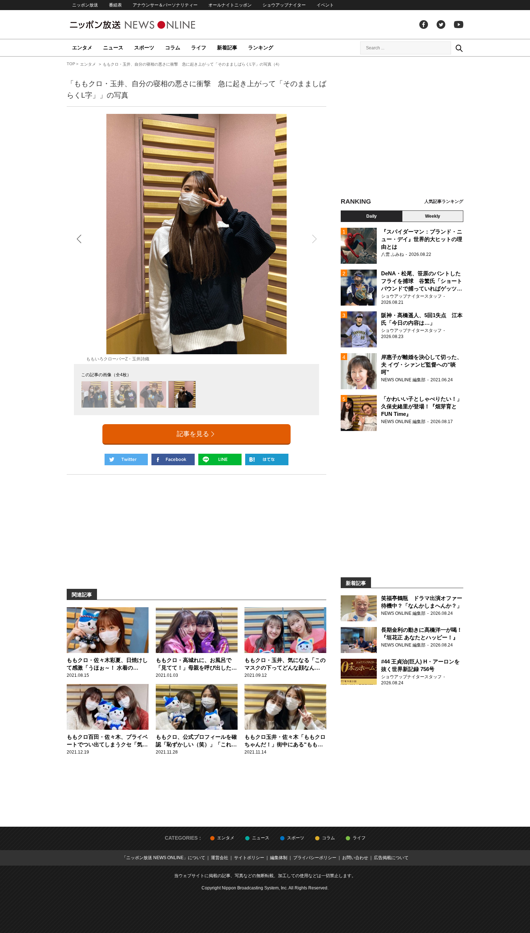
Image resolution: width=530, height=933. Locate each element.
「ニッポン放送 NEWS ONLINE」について (163, 857)
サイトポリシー (249, 857)
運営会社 (219, 857)
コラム (172, 47)
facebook (423, 24)
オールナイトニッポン (230, 5)
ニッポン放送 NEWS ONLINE (146, 24)
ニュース (113, 47)
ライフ (198, 47)
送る (220, 459)
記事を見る (193, 433)
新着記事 (227, 47)
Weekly (432, 216)
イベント (325, 5)
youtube (458, 24)
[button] (79, 239)
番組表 (115, 5)
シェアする (173, 459)
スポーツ (144, 47)
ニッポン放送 (85, 5)
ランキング (260, 47)
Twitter (441, 24)
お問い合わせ (355, 857)
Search (459, 48)
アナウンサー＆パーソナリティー (165, 5)
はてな (266, 459)
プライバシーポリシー (314, 857)
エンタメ (82, 47)
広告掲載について (391, 857)
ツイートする (126, 459)
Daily (371, 216)
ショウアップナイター (284, 5)
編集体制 (278, 857)
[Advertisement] (402, 127)
